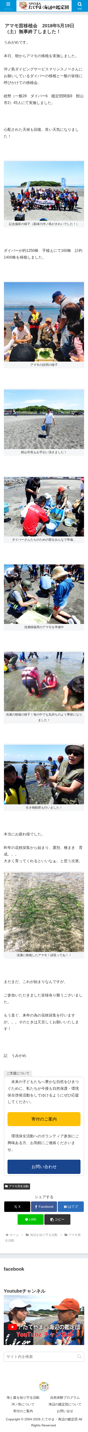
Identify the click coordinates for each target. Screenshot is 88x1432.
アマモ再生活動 (19, 1186)
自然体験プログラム (65, 1397)
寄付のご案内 (44, 1119)
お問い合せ (65, 1411)
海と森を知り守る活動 (23, 1397)
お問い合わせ (44, 1166)
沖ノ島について (22, 1404)
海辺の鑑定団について (65, 1404)
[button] (57, 1219)
